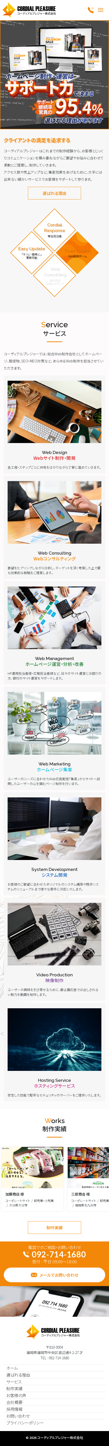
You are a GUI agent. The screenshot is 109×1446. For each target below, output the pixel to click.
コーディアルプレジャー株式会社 (60, 1437)
